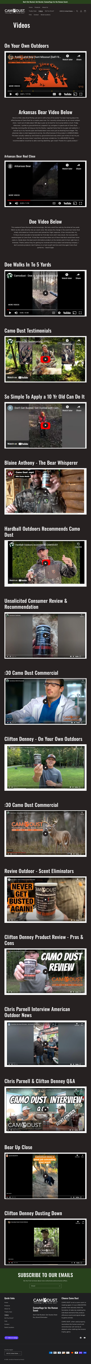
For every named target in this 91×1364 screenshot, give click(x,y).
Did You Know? (9, 1318)
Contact (6, 1324)
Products (7, 1305)
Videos (6, 1315)
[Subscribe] (59, 1286)
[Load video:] (45, 74)
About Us (7, 1309)
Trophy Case (8, 1312)
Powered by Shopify (19, 1359)
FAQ (5, 1321)
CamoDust (11, 1359)
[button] (77, 11)
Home (6, 1302)
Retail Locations (9, 1327)
